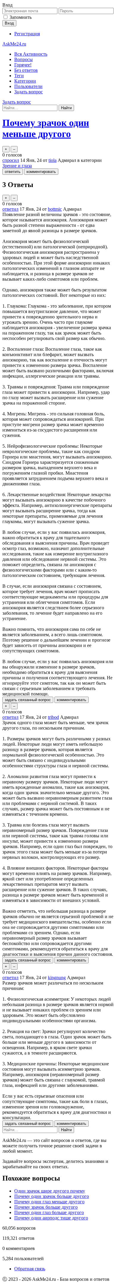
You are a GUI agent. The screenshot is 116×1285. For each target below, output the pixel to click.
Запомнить (21, 17)
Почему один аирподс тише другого (51, 1217)
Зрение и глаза (17, 165)
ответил (10, 209)
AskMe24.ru (14, 43)
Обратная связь (29, 1268)
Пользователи (28, 86)
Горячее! (23, 64)
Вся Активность (30, 54)
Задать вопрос (28, 91)
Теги (19, 75)
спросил (10, 160)
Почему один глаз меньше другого (49, 1201)
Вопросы (23, 59)
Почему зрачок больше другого (46, 1207)
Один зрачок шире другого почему (49, 1190)
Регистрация (27, 33)
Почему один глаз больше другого (49, 1212)
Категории (25, 80)
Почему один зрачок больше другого (51, 1196)
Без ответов (26, 70)
